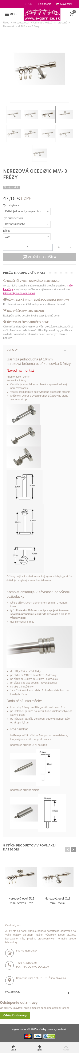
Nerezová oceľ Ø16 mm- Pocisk (58, 901)
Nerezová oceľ (20, 22)
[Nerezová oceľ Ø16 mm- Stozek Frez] (21, 877)
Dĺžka (6, 230)
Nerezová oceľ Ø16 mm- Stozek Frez (21, 901)
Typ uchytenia (11, 205)
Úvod (6, 22)
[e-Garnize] (42, 14)
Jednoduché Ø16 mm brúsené (49, 22)
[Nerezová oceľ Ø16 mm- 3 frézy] (13, 114)
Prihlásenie (44, 4)
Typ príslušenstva (13, 218)
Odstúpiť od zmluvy (15, 1015)
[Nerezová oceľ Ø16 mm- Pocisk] (58, 877)
